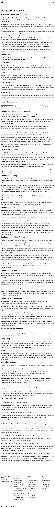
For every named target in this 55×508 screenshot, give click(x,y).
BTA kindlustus (31, 476)
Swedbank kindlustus (33, 497)
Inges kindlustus (32, 486)
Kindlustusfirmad (32, 475)
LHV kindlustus (31, 488)
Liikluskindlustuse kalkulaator (46, 487)
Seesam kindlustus (32, 495)
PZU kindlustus (31, 492)
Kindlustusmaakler (18, 492)
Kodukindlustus (4, 75)
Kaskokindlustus (5, 85)
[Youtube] (6, 506)
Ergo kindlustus (32, 478)
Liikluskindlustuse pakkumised (18, 485)
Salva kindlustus (32, 493)
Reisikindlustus (4, 95)
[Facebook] (2, 506)
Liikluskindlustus (18, 482)
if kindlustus (31, 482)
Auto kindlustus (18, 476)
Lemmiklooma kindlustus (20, 493)
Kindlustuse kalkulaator (47, 475)
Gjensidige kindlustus (33, 480)
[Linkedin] (9, 506)
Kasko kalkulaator (46, 484)
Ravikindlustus (17, 495)
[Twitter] (4, 506)
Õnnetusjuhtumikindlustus (7, 105)
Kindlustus (16, 475)
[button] (53, 2)
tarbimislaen (4, 345)
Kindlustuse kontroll (19, 499)
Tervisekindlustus (18, 497)
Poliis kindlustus (32, 490)
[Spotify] (13, 506)
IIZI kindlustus (31, 484)
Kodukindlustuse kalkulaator (46, 477)
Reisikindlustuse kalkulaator (46, 481)
